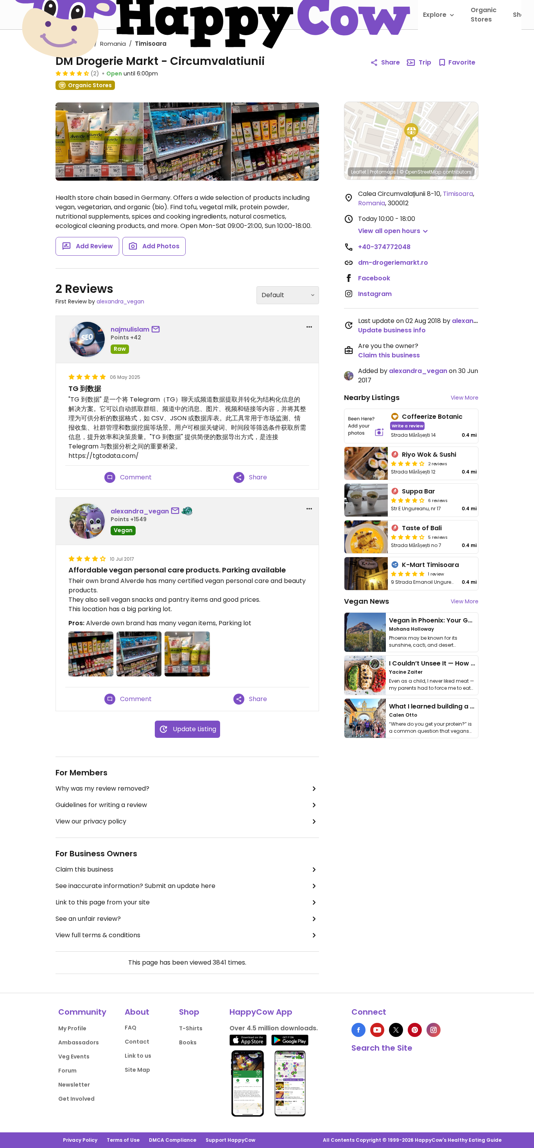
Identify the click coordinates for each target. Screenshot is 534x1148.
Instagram (375, 293)
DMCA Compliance (172, 1140)
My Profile (72, 1028)
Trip (425, 62)
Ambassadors (78, 1042)
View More (464, 398)
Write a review (407, 426)
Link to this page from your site (103, 902)
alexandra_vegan (120, 301)
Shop (189, 1011)
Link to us (138, 1056)
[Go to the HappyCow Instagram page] (433, 1030)
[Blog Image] (365, 632)
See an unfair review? (88, 918)
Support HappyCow (230, 1140)
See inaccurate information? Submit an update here (135, 885)
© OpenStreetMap (420, 172)
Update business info (392, 330)
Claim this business (84, 869)
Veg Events (74, 1056)
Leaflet (358, 172)
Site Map (137, 1070)
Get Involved (76, 1099)
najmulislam (130, 329)
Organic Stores (483, 14)
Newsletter (74, 1085)
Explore (434, 14)
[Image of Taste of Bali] (366, 536)
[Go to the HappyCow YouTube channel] (377, 1030)
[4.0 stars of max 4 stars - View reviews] (407, 463)
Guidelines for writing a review (101, 804)
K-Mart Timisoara (430, 564)
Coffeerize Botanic (432, 416)
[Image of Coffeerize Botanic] (366, 426)
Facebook (374, 278)
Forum (67, 1070)
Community (82, 1011)
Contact (137, 1042)
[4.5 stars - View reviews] (72, 73)
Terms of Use (123, 1140)
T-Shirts (190, 1028)
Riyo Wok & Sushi (429, 454)
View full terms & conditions (98, 935)
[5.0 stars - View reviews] (407, 573)
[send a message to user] (157, 329)
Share (390, 62)
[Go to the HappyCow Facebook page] (358, 1030)
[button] (411, 132)
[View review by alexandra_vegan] (87, 521)
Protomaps (383, 172)
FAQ (130, 1027)
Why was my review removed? (102, 788)
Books (188, 1042)
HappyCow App (260, 1011)
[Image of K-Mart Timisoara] (366, 573)
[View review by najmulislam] (87, 339)
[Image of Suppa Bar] (366, 500)
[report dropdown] (309, 327)
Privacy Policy (80, 1140)
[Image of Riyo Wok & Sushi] (366, 463)
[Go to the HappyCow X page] (396, 1030)
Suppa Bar (418, 491)
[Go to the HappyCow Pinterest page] (415, 1030)
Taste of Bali (422, 528)
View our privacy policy (91, 821)
